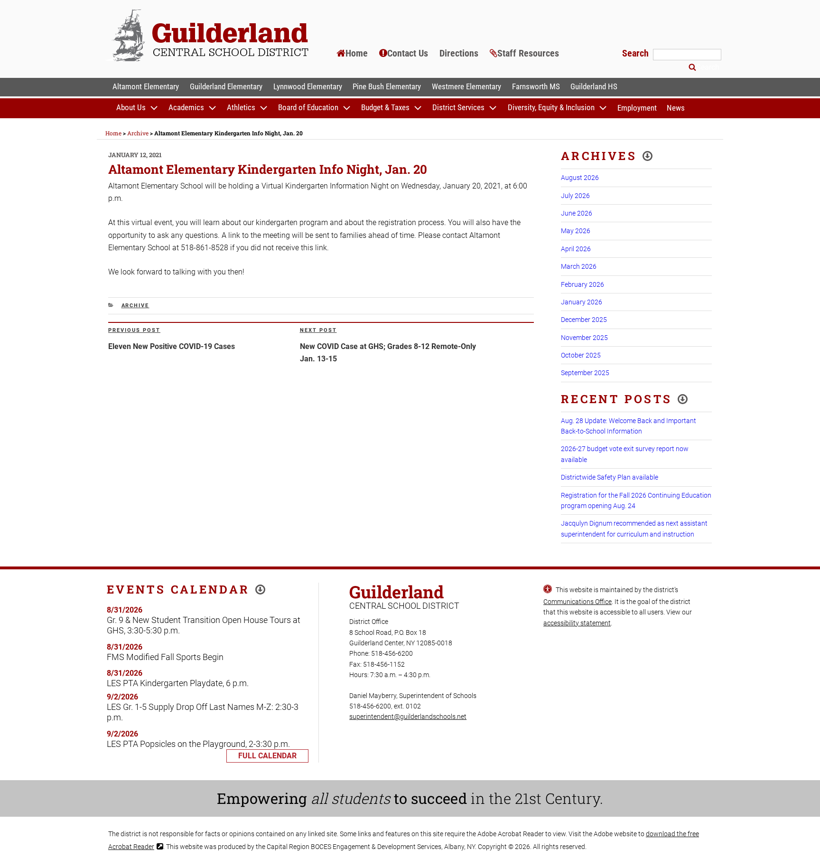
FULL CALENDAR (267, 755)
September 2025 (585, 373)
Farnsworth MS (536, 86)
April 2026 (576, 249)
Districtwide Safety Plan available (609, 477)
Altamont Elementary (145, 86)
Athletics (241, 108)
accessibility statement (577, 623)
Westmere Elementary (466, 86)
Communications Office (577, 601)
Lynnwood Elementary (307, 86)
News (676, 108)
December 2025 (584, 319)
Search (636, 53)
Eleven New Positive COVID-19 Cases (171, 346)
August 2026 (580, 177)
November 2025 (584, 337)
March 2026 (578, 266)
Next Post (318, 330)
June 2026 (576, 213)
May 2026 (575, 231)
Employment (637, 108)
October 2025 (581, 355)
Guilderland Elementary (226, 86)
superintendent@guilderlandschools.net (407, 716)
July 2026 (575, 195)
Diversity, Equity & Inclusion (551, 108)
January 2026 (581, 302)
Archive (135, 305)
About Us (131, 108)
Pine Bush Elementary (387, 86)
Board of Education (308, 108)
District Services (458, 108)
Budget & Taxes (385, 108)
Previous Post (134, 330)
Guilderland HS (593, 86)
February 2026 (582, 284)
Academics (186, 108)
